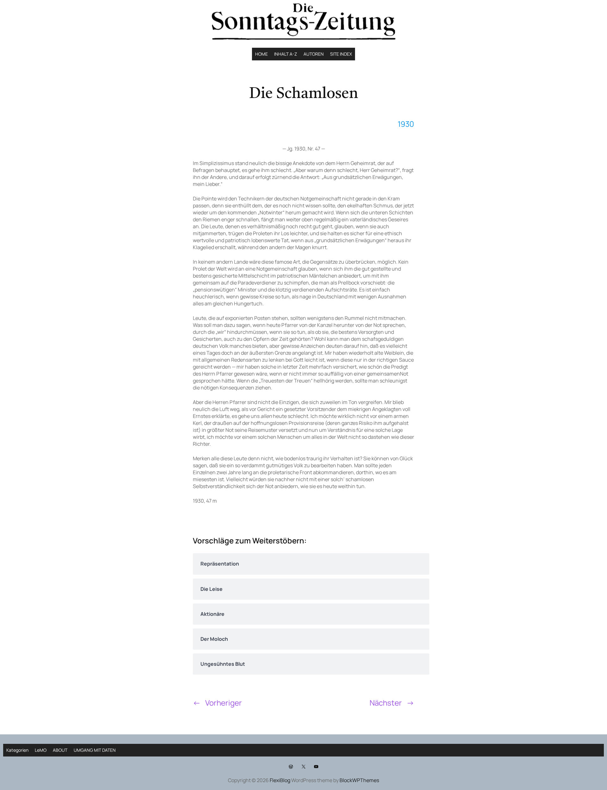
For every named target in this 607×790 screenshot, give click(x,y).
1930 (406, 124)
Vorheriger (223, 702)
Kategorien (17, 750)
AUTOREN (314, 54)
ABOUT (60, 750)
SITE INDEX (341, 54)
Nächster (386, 702)
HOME (261, 54)
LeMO (40, 750)
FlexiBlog (280, 780)
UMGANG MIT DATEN (95, 750)
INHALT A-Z (285, 54)
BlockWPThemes (359, 780)
